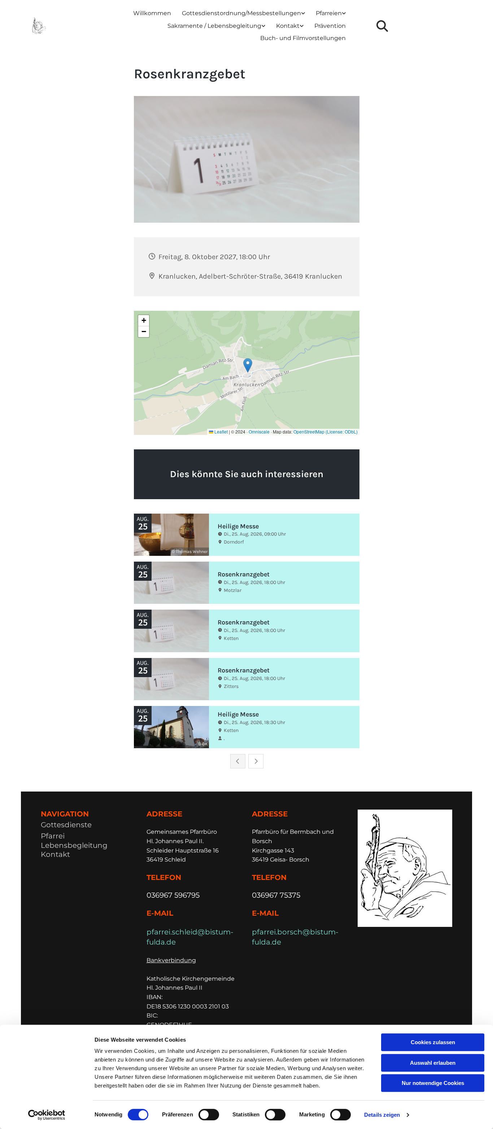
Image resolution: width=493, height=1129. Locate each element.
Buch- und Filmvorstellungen (303, 38)
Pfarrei (53, 836)
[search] (382, 26)
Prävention (330, 25)
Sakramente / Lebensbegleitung (214, 25)
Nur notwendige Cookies (433, 1083)
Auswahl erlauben (432, 1063)
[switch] (208, 1114)
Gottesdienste (66, 824)
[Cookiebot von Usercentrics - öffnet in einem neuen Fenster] (46, 1115)
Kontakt (288, 25)
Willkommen (152, 13)
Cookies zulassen (433, 1042)
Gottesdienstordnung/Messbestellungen (241, 13)
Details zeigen (382, 1115)
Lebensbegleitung (74, 845)
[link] (243, 13)
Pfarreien (329, 13)
